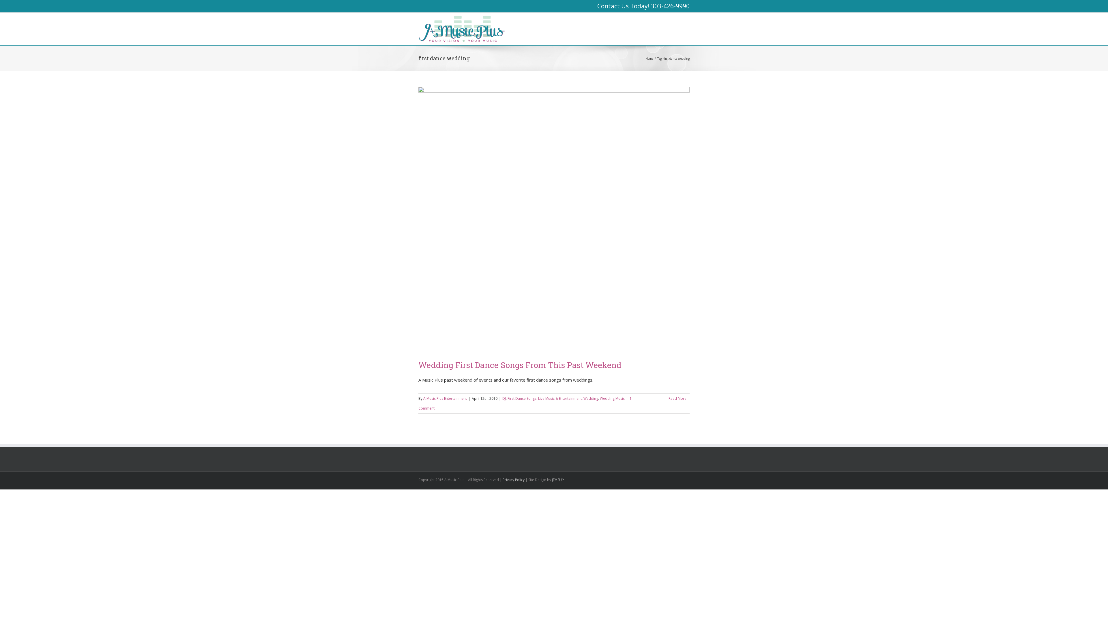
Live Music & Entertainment (560, 398)
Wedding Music (612, 398)
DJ (504, 398)
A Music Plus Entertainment (445, 398)
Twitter (679, 479)
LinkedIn (670, 479)
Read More (677, 398)
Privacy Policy (514, 479)
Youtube (658, 480)
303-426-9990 (670, 6)
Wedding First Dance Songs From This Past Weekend (520, 365)
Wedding (590, 398)
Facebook (688, 479)
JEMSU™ (558, 479)
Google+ (646, 479)
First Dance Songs (522, 398)
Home (649, 59)
